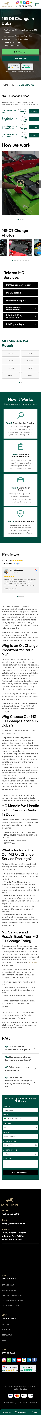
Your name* (7, 1106)
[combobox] (7, 1119)
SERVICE (6, 1132)
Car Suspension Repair (12, 1300)
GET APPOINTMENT (20, 1172)
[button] (18, 219)
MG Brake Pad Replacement (13, 308)
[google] (31, 2)
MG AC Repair (13, 293)
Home (5, 85)
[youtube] (27, 2)
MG (12, 85)
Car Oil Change (9, 1290)
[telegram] (24, 2)
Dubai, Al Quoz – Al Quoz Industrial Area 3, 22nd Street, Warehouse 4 (14, 1236)
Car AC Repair (8, 1285)
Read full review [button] (10, 589)
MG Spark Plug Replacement (14, 316)
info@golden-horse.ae (13, 1223)
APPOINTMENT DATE (10, 1141)
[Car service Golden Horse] (7, 4)
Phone (5, 1115)
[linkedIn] (29, 1360)
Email (4, 1220)
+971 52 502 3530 (10, 1214)
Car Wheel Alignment (12, 1295)
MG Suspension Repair (18, 285)
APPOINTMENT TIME (10, 1150)
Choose (34, 111)
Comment (7, 1159)
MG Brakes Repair (15, 301)
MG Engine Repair (15, 324)
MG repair (32, 962)
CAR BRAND (7, 1123)
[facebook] (34, 1360)
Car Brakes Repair (10, 1306)
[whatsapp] (21, 2)
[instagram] (17, 2)
